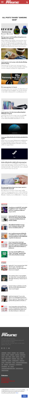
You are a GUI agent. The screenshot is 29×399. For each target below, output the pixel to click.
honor (9, 360)
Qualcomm (8, 362)
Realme (14, 358)
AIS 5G (12, 366)
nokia (17, 356)
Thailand (4, 360)
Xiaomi (3, 354)
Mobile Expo (15, 360)
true (13, 362)
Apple (9, 352)
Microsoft (8, 358)
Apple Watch (19, 368)
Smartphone (5, 370)
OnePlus (22, 360)
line (22, 358)
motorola (11, 364)
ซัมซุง (18, 358)
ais (17, 352)
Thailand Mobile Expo (21, 362)
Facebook (4, 366)
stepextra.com (5, 379)
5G (8, 366)
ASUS (3, 362)
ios (6, 356)
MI (2, 364)
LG (20, 356)
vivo (10, 356)
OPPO (7, 354)
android (22, 352)
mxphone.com (5, 378)
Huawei (13, 352)
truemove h (19, 364)
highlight (22, 354)
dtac (3, 356)
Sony (13, 356)
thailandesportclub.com (8, 381)
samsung (4, 352)
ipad (3, 358)
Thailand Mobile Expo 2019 (8, 368)
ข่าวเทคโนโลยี (4, 382)
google (17, 354)
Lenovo (6, 364)
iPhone (12, 354)
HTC (24, 356)
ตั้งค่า (17, 393)
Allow (24, 396)
